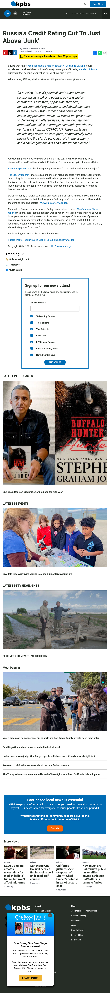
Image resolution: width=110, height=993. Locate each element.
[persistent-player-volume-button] (15, 13)
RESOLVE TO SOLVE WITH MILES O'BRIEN (25, 656)
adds (53, 202)
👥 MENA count (14, 270)
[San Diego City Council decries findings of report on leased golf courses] (42, 852)
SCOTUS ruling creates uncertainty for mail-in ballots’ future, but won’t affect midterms (14, 874)
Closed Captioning (78, 916)
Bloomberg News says (20, 168)
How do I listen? (77, 930)
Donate (55, 828)
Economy (85, 862)
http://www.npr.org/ (60, 246)
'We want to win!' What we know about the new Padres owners (36, 765)
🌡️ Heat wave (13, 264)
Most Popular (11, 667)
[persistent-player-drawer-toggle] (106, 13)
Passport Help (77, 935)
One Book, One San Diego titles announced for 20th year (33, 492)
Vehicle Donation (42, 986)
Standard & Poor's (87, 69)
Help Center (76, 940)
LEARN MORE (30, 978)
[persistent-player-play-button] (7, 13)
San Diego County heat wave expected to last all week (32, 747)
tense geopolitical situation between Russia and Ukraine (55, 65)
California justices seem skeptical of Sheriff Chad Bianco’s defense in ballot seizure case (67, 876)
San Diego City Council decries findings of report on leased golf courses (41, 872)
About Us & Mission (43, 911)
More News (11, 841)
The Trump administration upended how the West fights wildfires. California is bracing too (51, 774)
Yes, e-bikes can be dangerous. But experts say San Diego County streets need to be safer (51, 738)
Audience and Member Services (84, 911)
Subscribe (55, 362)
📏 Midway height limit (18, 259)
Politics (7, 862)
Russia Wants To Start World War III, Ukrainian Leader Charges (41, 239)
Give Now (97, 4)
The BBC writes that (18, 174)
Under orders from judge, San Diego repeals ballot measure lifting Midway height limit (49, 756)
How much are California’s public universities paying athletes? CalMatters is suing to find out (94, 874)
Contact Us (75, 920)
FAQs (73, 925)
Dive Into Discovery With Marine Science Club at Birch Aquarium (37, 574)
